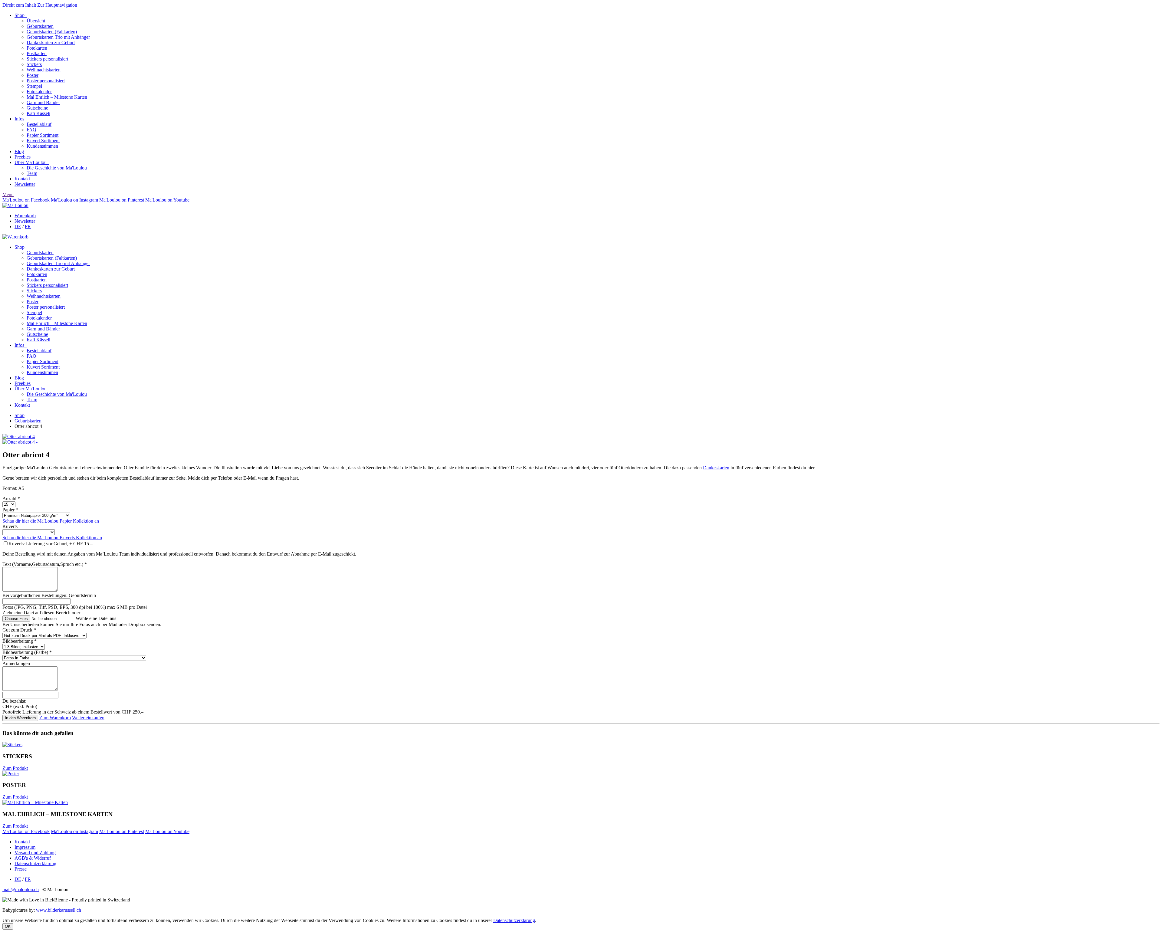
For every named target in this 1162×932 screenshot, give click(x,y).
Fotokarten (37, 48)
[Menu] (15, 205)
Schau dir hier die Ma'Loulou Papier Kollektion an (50, 520)
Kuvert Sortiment (43, 140)
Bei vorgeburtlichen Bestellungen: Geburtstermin (49, 595)
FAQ (31, 129)
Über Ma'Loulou (32, 162)
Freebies (23, 156)
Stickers (34, 64)
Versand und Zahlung (35, 852)
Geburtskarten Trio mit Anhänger (58, 37)
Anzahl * (11, 498)
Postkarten (37, 53)
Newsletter (25, 184)
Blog (19, 151)
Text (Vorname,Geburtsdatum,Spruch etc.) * (44, 564)
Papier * (10, 509)
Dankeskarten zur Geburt (51, 42)
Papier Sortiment (42, 135)
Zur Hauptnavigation (57, 5)
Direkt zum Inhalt (19, 5)
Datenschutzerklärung (35, 863)
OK (8, 926)
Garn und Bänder (43, 102)
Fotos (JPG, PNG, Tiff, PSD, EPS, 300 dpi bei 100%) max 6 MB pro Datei (74, 607)
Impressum (25, 847)
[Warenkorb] (15, 236)
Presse (21, 868)
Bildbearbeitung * (19, 641)
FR (28, 226)
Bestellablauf (39, 124)
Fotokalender (39, 91)
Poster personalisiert (46, 80)
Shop (21, 15)
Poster (32, 75)
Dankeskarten (716, 467)
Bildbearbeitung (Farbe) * (27, 652)
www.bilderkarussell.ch (58, 910)
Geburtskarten (40, 26)
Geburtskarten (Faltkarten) (52, 31)
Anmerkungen (16, 663)
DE (18, 226)
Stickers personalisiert (47, 58)
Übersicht (36, 20)
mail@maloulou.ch (20, 889)
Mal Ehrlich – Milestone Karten (57, 97)
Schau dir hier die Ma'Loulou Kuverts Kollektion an (52, 537)
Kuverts (10, 526)
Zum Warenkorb (55, 717)
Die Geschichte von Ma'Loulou (57, 167)
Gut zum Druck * (19, 629)
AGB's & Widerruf (33, 858)
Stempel (34, 86)
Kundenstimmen (42, 146)
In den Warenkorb (20, 718)
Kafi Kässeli (38, 113)
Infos (21, 118)
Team (32, 173)
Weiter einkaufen (88, 717)
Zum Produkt (15, 768)
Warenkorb (25, 215)
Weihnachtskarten (44, 69)
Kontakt (22, 178)
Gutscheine (37, 107)
